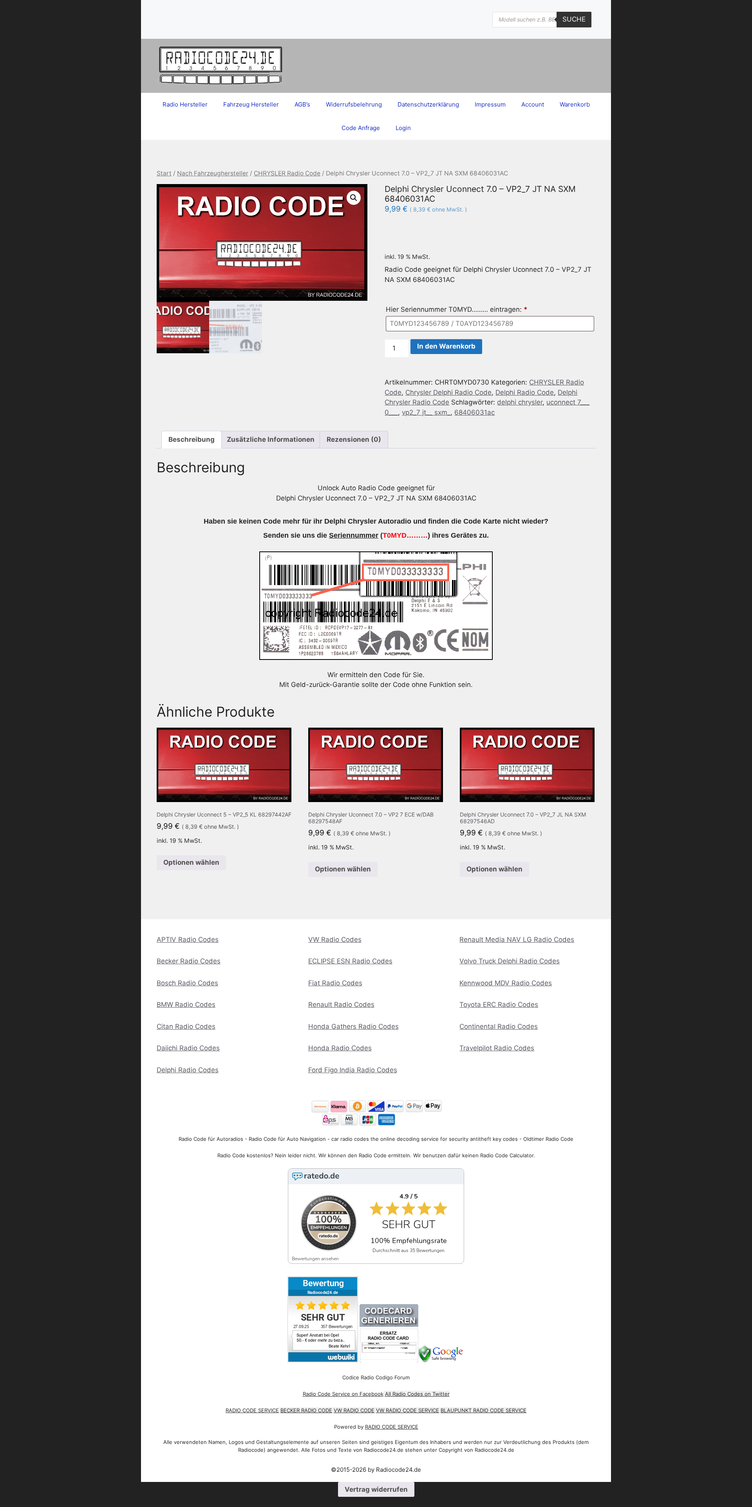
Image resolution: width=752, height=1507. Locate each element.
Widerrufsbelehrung (354, 104)
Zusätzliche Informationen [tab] (271, 439)
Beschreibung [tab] (191, 439)
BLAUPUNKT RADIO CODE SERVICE (483, 1410)
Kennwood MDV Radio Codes (505, 983)
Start (164, 173)
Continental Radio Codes (498, 1026)
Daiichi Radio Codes (188, 1048)
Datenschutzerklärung (428, 104)
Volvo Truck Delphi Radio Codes (509, 961)
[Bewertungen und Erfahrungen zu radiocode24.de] (322, 1360)
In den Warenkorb (446, 346)
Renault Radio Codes (341, 1004)
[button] (354, 198)
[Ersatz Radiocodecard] (389, 1360)
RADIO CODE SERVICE (252, 1410)
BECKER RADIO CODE (306, 1410)
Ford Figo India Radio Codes (352, 1070)
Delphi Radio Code (524, 392)
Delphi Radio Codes (188, 1070)
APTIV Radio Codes (188, 939)
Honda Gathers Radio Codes (353, 1026)
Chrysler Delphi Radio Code (448, 392)
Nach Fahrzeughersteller (212, 173)
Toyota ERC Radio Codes (498, 1004)
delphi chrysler (519, 402)
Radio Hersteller (185, 104)
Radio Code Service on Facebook (343, 1394)
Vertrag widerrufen (376, 1489)
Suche (574, 19)
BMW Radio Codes (186, 1004)
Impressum (490, 104)
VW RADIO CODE (354, 1410)
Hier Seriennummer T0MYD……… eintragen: (457, 309)
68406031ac (474, 412)
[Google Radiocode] (441, 1360)
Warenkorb (575, 104)
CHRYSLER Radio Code (287, 173)
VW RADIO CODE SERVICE (407, 1410)
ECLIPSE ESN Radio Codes (350, 961)
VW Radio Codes (335, 939)
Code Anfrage (361, 128)
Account (532, 104)
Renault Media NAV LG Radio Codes (516, 939)
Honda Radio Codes (340, 1048)
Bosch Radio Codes (187, 983)
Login (403, 128)
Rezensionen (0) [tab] (354, 439)
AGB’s (302, 104)
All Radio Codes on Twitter (417, 1394)
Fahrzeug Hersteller (251, 104)
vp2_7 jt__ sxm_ (426, 412)
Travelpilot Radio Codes (496, 1048)
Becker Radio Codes (189, 961)
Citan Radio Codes (186, 1026)
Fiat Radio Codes (335, 983)
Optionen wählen (191, 862)
